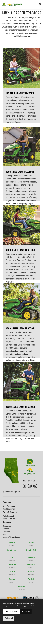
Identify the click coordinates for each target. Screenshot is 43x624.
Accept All (26, 611)
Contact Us (7, 526)
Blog (4, 534)
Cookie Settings (11, 611)
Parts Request (8, 516)
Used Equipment (9, 509)
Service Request (9, 519)
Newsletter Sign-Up (12, 492)
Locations (6, 532)
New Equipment (9, 506)
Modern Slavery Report (11, 537)
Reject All (9, 618)
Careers (6, 529)
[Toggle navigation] (34, 4)
